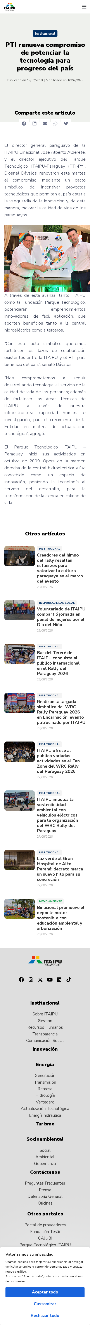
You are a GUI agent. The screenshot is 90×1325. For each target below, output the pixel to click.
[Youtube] (50, 980)
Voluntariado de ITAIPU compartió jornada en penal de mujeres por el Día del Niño (61, 617)
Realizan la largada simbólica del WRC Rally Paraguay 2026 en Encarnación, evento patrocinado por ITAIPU (61, 712)
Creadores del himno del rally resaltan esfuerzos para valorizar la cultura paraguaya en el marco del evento (60, 568)
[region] (45, 1286)
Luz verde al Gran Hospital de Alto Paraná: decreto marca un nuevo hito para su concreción (60, 869)
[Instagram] (31, 980)
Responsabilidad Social (57, 603)
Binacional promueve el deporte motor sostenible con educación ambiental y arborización (61, 918)
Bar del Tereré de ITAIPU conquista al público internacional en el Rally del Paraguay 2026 (58, 663)
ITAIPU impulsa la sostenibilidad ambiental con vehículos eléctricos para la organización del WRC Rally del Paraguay (57, 815)
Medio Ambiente (50, 901)
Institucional (45, 34)
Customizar (45, 1304)
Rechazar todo (45, 1315)
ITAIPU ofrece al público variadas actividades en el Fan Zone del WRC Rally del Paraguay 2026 (58, 761)
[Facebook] (21, 980)
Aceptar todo (45, 1292)
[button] (84, 7)
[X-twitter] (40, 980)
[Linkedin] (59, 980)
